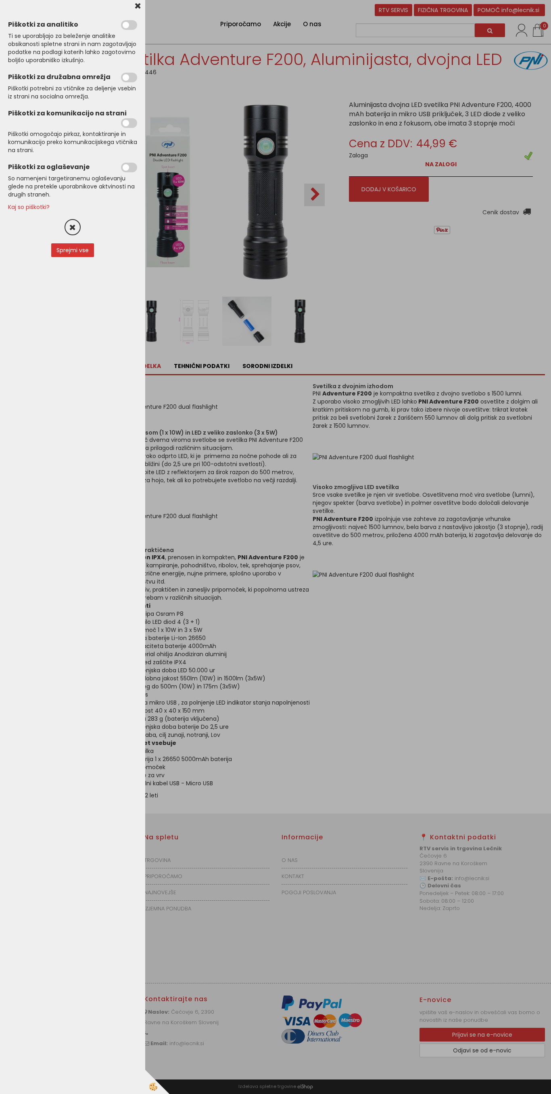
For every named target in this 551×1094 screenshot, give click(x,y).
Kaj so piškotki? (29, 207)
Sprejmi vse (72, 250)
